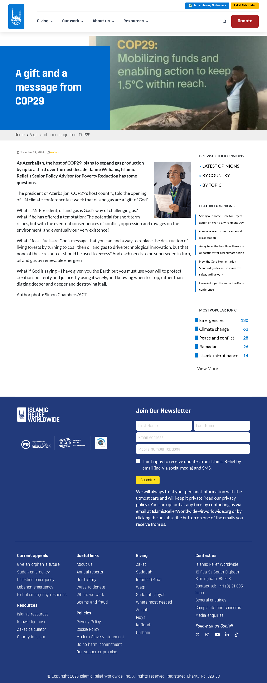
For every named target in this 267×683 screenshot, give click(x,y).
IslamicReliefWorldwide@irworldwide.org (191, 511)
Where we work (90, 595)
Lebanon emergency (35, 587)
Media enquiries (209, 616)
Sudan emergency (33, 572)
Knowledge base (31, 622)
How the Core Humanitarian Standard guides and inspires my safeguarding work (220, 268)
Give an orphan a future (38, 565)
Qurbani (143, 633)
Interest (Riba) (148, 580)
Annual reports (90, 572)
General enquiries (210, 600)
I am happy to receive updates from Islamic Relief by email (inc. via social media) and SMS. (191, 464)
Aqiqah (142, 610)
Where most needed (154, 602)
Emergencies (211, 320)
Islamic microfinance (218, 355)
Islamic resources (33, 614)
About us (85, 565)
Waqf (140, 587)
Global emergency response (42, 595)
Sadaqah (144, 572)
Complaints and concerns (218, 608)
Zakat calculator (31, 630)
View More (207, 368)
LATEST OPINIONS (220, 166)
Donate (245, 21)
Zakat (141, 565)
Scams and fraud (92, 602)
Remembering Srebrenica (210, 5)
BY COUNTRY (216, 175)
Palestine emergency (35, 580)
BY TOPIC (212, 185)
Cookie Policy (88, 630)
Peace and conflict (216, 337)
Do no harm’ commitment (99, 645)
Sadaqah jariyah (151, 595)
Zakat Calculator (245, 5)
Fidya (141, 618)
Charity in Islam (31, 637)
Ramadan (208, 346)
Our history (86, 580)
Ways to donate (91, 587)
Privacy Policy (89, 622)
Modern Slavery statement (100, 637)
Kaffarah (143, 625)
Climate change (214, 329)
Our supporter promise (97, 652)
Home (20, 135)
